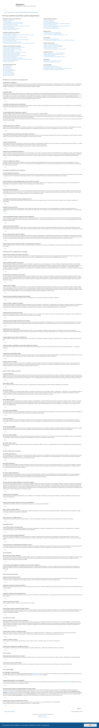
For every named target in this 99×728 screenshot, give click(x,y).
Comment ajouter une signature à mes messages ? (12, 49)
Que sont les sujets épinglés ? (8, 72)
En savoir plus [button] (45, 725)
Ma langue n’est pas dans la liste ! (9, 38)
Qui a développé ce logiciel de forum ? (50, 66)
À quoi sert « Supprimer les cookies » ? (10, 29)
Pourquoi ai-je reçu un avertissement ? (10, 56)
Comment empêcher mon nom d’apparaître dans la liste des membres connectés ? (18, 34)
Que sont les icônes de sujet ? (8, 75)
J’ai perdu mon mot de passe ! (8, 27)
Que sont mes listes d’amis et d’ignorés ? (51, 38)
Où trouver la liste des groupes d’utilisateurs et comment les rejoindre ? (56, 23)
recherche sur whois (7, 691)
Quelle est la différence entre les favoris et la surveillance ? (54, 53)
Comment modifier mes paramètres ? (10, 33)
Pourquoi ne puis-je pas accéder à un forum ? (11, 54)
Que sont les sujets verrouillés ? (9, 74)
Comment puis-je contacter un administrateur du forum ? (54, 69)
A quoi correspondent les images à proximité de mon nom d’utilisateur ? (16, 39)
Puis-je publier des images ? (8, 69)
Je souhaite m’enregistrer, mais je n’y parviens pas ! (12, 22)
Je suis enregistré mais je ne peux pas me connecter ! (13, 23)
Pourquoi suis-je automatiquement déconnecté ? (12, 28)
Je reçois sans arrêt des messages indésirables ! (52, 33)
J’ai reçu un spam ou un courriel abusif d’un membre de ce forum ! (55, 34)
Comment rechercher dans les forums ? (50, 44)
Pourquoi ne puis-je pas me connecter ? (10, 24)
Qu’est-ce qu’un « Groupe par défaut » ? (51, 27)
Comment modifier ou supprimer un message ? (11, 48)
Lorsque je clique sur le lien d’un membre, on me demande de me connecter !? (19, 43)
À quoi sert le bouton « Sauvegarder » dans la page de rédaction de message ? (18, 59)
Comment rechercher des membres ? (50, 47)
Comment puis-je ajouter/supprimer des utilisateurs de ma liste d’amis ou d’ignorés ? (59, 40)
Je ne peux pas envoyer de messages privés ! (52, 32)
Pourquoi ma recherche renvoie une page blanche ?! (53, 46)
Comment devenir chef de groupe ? (50, 24)
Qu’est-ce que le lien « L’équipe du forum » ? (51, 28)
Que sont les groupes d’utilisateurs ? (50, 22)
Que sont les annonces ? (7, 71)
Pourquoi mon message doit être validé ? (10, 60)
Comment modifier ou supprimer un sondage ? (11, 53)
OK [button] (90, 725)
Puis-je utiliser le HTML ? (7, 66)
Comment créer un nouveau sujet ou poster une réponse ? (14, 47)
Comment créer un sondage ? (8, 50)
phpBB (4, 211)
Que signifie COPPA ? (7, 21)
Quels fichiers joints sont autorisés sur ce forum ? (52, 60)
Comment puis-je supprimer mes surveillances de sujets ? (54, 56)
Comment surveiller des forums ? (49, 55)
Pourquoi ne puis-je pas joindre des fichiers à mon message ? (14, 55)
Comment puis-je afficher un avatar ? (10, 40)
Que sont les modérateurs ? (48, 21)
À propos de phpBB (37, 674)
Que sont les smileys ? (7, 68)
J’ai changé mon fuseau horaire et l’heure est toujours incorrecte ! (15, 37)
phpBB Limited (37, 673)
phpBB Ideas (66, 681)
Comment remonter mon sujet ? (9, 61)
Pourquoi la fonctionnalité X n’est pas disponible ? (52, 67)
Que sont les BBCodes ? (7, 65)
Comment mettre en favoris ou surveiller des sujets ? (53, 54)
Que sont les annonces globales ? (9, 70)
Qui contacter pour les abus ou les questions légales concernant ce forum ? (57, 68)
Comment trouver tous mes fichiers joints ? (51, 61)
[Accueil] (9, 5)
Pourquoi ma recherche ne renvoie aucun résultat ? (53, 45)
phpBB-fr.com (44, 715)
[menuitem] (4, 10)
